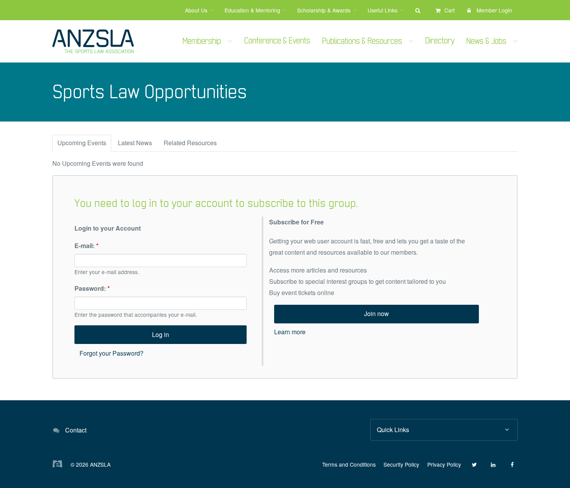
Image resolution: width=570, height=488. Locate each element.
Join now (376, 313)
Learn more (290, 331)
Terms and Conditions (349, 464)
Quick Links (393, 429)
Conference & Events (277, 41)
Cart (449, 10)
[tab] (81, 143)
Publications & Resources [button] (362, 41)
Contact (75, 429)
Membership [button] (202, 41)
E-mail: (86, 245)
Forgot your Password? (111, 353)
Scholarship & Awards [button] (324, 10)
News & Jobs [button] (486, 41)
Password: (92, 288)
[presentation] (82, 143)
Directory (439, 41)
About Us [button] (196, 10)
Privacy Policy (444, 464)
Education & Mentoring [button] (252, 10)
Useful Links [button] (382, 10)
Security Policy (401, 464)
